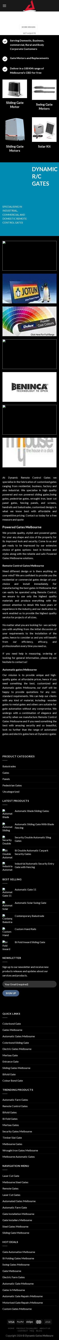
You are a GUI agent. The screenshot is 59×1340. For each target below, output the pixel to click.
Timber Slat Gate (12, 1137)
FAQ (32, 1331)
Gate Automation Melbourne (18, 1251)
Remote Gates (10, 1188)
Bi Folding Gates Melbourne (18, 1258)
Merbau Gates (10, 1124)
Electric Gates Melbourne (16, 1048)
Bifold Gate (9, 1074)
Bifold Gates (9, 1112)
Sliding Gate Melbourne (15, 1232)
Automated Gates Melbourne (19, 1201)
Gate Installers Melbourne (17, 1220)
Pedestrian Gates (12, 785)
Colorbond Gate (11, 1023)
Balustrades (9, 766)
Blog (39, 1331)
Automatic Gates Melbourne (18, 1036)
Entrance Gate (10, 1061)
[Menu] (4, 6)
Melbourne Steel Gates (15, 1182)
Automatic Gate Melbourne (18, 1283)
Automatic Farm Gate (14, 1207)
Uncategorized (10, 791)
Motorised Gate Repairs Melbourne (22, 1302)
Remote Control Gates (15, 1106)
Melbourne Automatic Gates (18, 1156)
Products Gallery (27, 1328)
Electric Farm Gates (13, 1277)
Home (11, 1328)
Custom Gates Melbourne (17, 1308)
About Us (45, 1328)
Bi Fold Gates (10, 1118)
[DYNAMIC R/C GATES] (29, 5)
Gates (5, 772)
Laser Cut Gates (11, 1194)
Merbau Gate (10, 1055)
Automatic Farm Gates (15, 1099)
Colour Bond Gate (12, 1080)
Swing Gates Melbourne (16, 1264)
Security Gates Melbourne (17, 1131)
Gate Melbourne (11, 1270)
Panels (6, 778)
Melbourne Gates (12, 1144)
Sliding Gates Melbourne (16, 1067)
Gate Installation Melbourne (18, 1213)
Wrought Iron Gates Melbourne (20, 1150)
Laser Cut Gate (10, 1175)
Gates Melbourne (12, 1029)
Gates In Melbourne (13, 1289)
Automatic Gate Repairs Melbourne (22, 1296)
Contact (23, 1331)
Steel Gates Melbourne (15, 1226)
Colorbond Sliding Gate (15, 1042)
